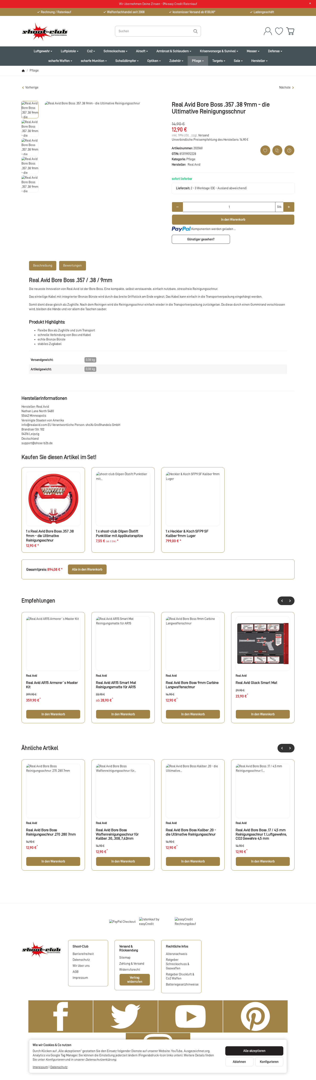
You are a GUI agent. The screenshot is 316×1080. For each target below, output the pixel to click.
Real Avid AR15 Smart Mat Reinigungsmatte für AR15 (116, 685)
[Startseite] (23, 70)
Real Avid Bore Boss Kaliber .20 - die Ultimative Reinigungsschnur (191, 832)
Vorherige (31, 87)
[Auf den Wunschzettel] (265, 150)
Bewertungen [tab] (72, 265)
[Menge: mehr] (289, 207)
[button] (29, 109)
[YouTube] (190, 1016)
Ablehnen (239, 1061)
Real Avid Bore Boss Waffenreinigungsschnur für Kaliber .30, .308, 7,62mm (117, 834)
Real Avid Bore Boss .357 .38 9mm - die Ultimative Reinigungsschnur (50, 535)
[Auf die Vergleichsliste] (277, 150)
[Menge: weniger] (177, 207)
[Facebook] (60, 1016)
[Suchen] (195, 31)
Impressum (40, 1067)
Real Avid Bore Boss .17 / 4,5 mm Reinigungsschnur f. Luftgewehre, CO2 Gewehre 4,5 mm (261, 834)
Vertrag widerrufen (134, 979)
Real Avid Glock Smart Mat (256, 683)
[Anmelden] (268, 31)
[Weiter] (290, 600)
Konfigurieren (269, 1061)
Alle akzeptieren (254, 1051)
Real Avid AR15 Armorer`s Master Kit (52, 685)
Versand (203, 135)
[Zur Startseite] (62, 31)
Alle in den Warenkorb (87, 569)
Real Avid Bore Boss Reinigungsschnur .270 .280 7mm (51, 832)
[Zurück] (282, 600)
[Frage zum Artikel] (289, 150)
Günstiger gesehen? (200, 239)
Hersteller (258, 61)
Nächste (285, 87)
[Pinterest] (255, 1016)
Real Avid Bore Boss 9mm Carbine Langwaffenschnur (192, 685)
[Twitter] (125, 1016)
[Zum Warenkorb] (290, 31)
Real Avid (31, 675)
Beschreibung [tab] (42, 265)
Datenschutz (58, 1067)
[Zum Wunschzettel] (279, 31)
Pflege (190, 159)
